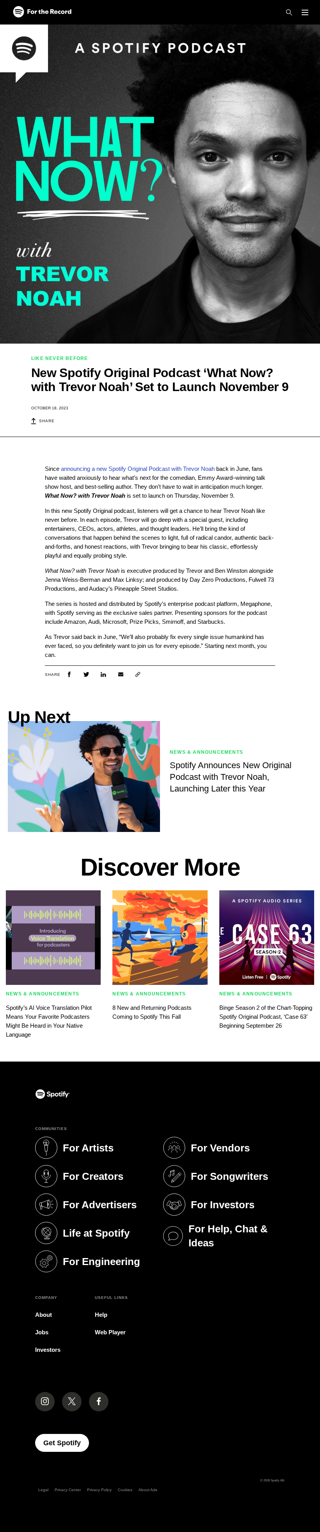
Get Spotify (66, 1443)
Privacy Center (68, 1490)
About (43, 1314)
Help (101, 1314)
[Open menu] (305, 12)
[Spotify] (42, 12)
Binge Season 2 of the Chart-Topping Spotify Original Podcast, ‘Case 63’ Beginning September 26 (265, 1016)
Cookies (125, 1490)
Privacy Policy (99, 1490)
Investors (47, 1349)
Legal (43, 1490)
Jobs (41, 1332)
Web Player (110, 1332)
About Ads (148, 1490)
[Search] (289, 12)
